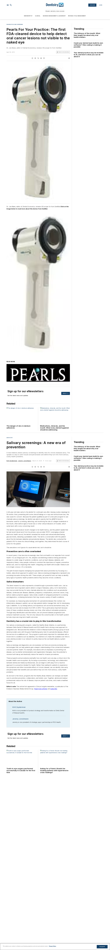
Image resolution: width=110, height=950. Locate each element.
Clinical (37, 15)
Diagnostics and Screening (15, 24)
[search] (11, 5)
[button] (8, 5)
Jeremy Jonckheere (24, 461)
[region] (55, 946)
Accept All (102, 946)
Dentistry (10, 437)
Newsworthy (28, 15)
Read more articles (40, 689)
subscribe (53, 689)
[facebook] (32, 58)
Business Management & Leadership (54, 15)
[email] (44, 58)
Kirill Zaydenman (12, 461)
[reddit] (41, 58)
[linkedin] (35, 58)
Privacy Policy (52, 946)
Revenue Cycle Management (77, 15)
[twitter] (38, 58)
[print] (69, 58)
